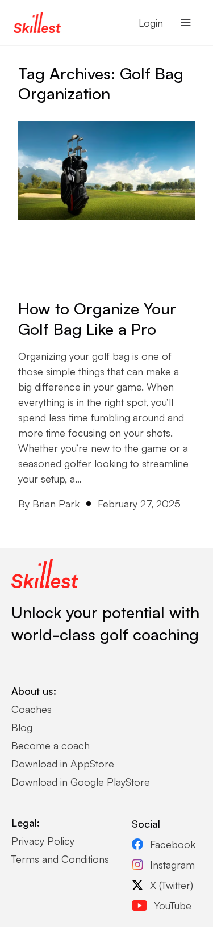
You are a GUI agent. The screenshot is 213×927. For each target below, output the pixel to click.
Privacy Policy (42, 840)
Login (151, 22)
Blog (21, 727)
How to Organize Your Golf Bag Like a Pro (97, 319)
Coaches (31, 709)
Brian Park (56, 503)
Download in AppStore (62, 763)
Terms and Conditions (60, 859)
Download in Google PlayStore (80, 781)
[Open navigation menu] (185, 22)
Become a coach (50, 745)
